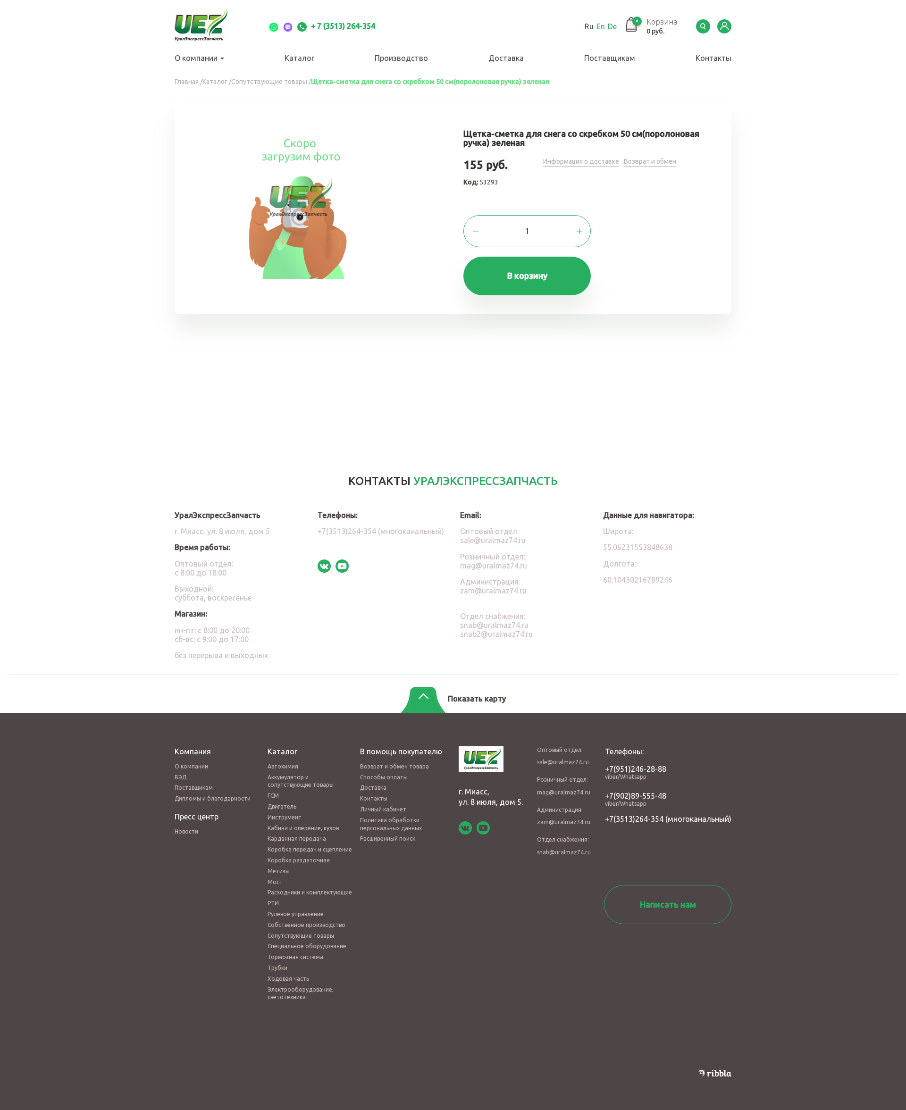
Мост (275, 882)
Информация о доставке (581, 161)
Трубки (277, 968)
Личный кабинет (383, 809)
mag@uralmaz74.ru (493, 565)
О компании (197, 58)
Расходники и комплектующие (310, 892)
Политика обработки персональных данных (391, 824)
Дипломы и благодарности (213, 798)
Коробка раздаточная (299, 860)
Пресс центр (196, 816)
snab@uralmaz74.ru (494, 625)
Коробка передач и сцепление (310, 849)
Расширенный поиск (387, 838)
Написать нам (668, 904)
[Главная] (212, 26)
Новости (186, 831)
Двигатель (282, 806)
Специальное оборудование (307, 946)
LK (724, 26)
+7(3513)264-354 (634, 819)
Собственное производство (306, 925)
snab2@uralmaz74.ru (496, 634)
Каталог (299, 58)
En (600, 26)
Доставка (506, 58)
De (612, 26)
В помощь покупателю (401, 751)
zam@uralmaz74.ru (493, 590)
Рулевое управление (296, 914)
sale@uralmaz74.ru (493, 540)
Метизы (279, 871)
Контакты (713, 58)
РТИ (273, 903)
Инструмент (285, 817)
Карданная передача (297, 838)
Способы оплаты (384, 777)
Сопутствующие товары (301, 936)
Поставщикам (609, 58)
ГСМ (273, 796)
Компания (193, 751)
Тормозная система (295, 957)
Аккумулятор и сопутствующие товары (301, 781)
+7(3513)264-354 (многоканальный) (381, 531)
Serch (703, 26)
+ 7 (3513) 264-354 (342, 26)
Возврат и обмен (650, 161)
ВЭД (180, 777)
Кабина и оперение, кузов (303, 828)
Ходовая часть (288, 979)
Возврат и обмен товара (394, 766)
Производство (401, 58)
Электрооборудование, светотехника (301, 993)
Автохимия (283, 766)
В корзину (527, 275)
